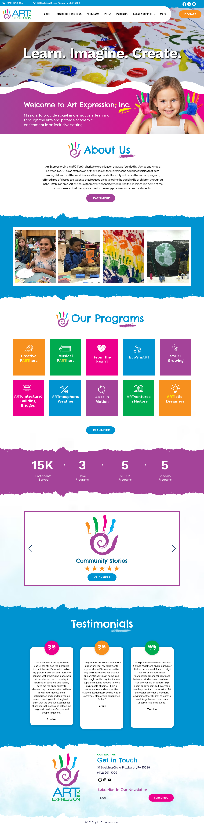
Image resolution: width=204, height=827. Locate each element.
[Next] (174, 548)
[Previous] (31, 548)
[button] (47, 14)
